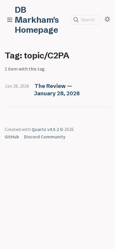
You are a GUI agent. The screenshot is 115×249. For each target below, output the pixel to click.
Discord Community (44, 137)
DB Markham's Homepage (37, 20)
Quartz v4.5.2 (45, 129)
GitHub (12, 137)
